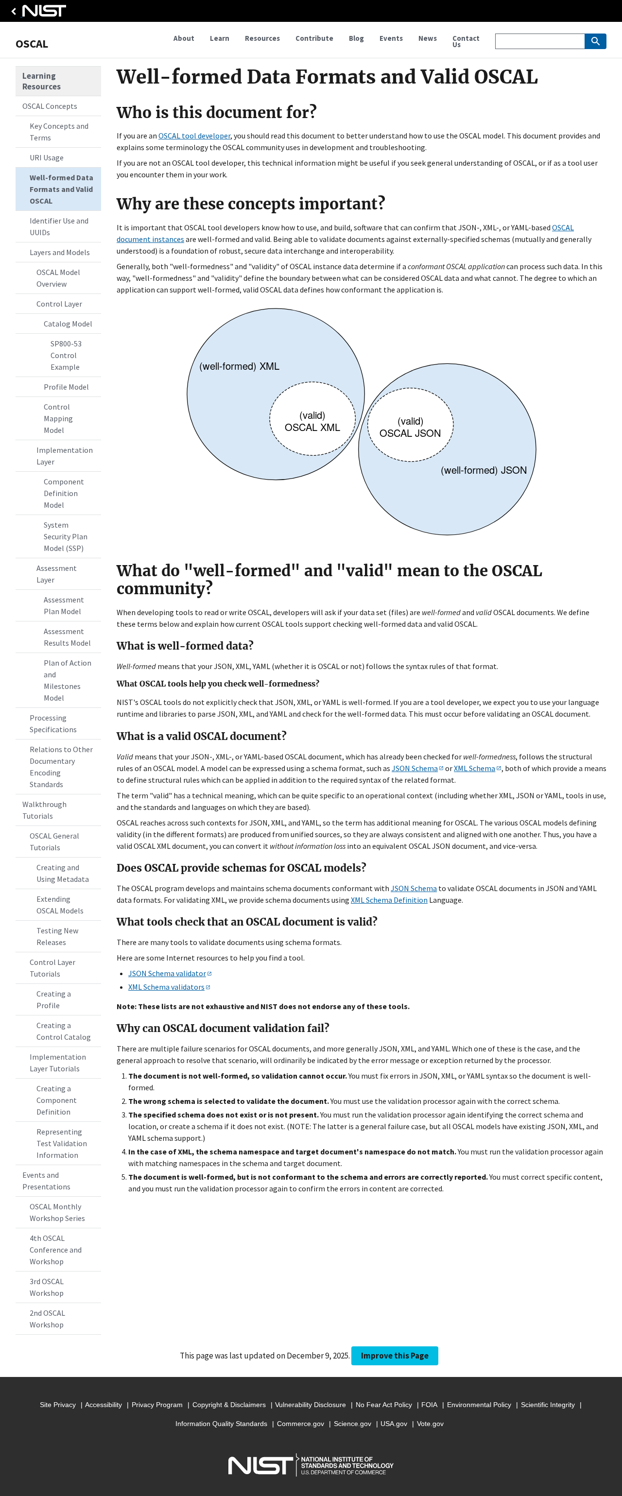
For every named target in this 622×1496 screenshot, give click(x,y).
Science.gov (352, 1423)
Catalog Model (68, 323)
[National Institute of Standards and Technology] (37, 13)
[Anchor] (110, 113)
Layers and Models (60, 252)
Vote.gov (430, 1423)
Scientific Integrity (548, 1405)
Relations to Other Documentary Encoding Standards (61, 766)
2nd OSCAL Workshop (47, 1318)
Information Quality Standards (221, 1423)
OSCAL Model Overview (58, 278)
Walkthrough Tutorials (44, 810)
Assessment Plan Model (64, 605)
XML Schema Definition (389, 900)
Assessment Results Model (67, 637)
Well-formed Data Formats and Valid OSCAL (61, 189)
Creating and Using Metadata (62, 873)
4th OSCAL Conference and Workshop (56, 1249)
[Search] (595, 41)
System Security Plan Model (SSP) (65, 536)
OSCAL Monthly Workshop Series (57, 1212)
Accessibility (103, 1405)
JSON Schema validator (167, 973)
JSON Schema (415, 768)
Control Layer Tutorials (52, 968)
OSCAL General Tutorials (54, 841)
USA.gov (393, 1423)
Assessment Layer (56, 574)
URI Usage (47, 157)
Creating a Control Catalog (63, 1031)
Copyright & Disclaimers (229, 1405)
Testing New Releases (57, 936)
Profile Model (66, 387)
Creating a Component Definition (56, 1100)
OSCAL (32, 43)
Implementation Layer (64, 455)
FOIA (429, 1405)
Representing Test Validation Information (61, 1143)
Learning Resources (41, 81)
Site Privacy (58, 1405)
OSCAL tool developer (194, 135)
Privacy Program (157, 1405)
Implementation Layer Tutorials (58, 1062)
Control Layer (59, 304)
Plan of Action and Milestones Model (67, 680)
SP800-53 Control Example (66, 355)
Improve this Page (395, 1355)
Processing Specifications (53, 723)
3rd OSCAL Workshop (47, 1287)
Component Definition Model (64, 493)
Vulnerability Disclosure (310, 1405)
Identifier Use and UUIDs (59, 226)
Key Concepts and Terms (59, 131)
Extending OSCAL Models (60, 904)
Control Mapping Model (58, 418)
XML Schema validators (166, 987)
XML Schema (474, 768)
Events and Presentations (46, 1180)
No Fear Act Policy (384, 1405)
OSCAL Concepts (49, 106)
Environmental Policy (479, 1405)
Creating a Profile (53, 999)
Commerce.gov (300, 1423)
